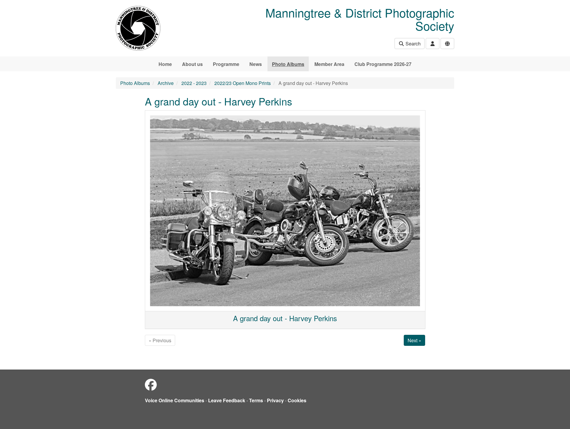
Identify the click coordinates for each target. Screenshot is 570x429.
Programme (226, 64)
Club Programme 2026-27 (382, 64)
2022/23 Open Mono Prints (242, 83)
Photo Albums (288, 64)
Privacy (275, 400)
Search (412, 43)
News (255, 64)
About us (192, 64)
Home (165, 64)
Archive (166, 83)
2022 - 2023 (194, 83)
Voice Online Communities (174, 400)
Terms (256, 400)
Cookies (297, 400)
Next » (414, 340)
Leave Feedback (226, 400)
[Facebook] (151, 384)
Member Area (329, 64)
